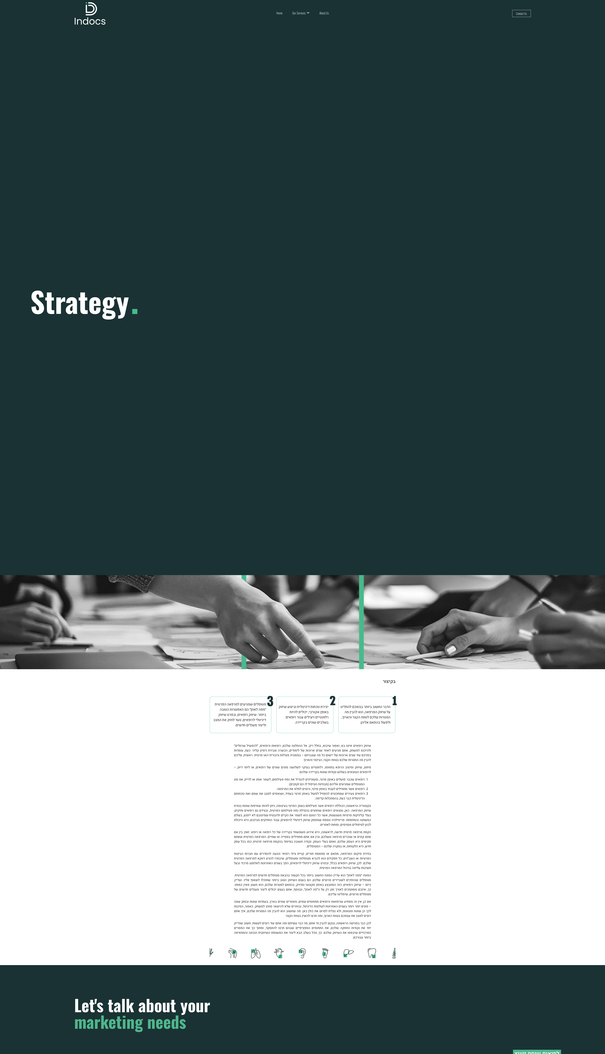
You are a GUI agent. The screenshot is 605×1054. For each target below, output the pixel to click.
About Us (324, 13)
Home (279, 13)
